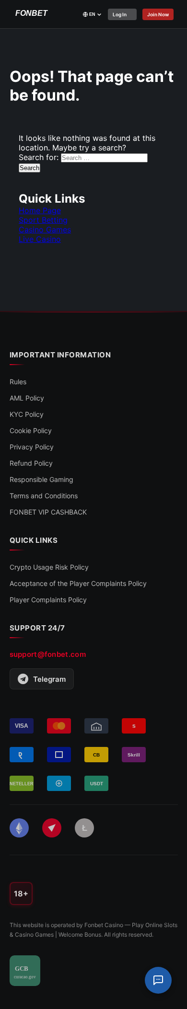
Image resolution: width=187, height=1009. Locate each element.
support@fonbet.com (48, 654)
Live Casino (40, 239)
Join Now (158, 14)
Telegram (49, 679)
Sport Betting (43, 220)
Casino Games (45, 229)
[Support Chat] (158, 980)
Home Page (40, 210)
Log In (120, 14)
